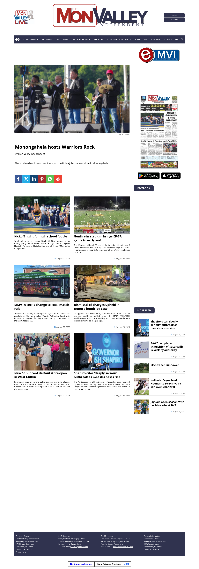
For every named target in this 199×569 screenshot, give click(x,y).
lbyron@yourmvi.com (121, 541)
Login (174, 15)
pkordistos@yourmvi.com (123, 546)
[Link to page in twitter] (26, 179)
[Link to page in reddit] (57, 179)
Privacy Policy (21, 552)
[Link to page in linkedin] (34, 179)
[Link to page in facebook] (18, 179)
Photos (98, 39)
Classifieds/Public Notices (123, 39)
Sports (46, 39)
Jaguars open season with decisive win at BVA (167, 403)
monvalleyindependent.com (27, 541)
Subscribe (174, 20)
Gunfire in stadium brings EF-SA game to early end (98, 238)
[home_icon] (17, 39)
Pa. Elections (81, 39)
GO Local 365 (152, 39)
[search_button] (182, 39)
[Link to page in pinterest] (42, 179)
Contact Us (171, 39)
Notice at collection (81, 564)
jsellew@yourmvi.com (79, 546)
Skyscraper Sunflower (165, 365)
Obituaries (62, 39)
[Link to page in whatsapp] (50, 179)
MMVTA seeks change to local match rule (41, 307)
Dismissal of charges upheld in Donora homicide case (96, 307)
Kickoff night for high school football (41, 236)
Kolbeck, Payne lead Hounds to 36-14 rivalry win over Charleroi (166, 383)
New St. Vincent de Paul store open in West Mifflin (40, 375)
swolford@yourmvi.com (79, 541)
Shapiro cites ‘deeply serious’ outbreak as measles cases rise (97, 375)
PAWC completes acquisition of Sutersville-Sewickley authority (167, 346)
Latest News (29, 39)
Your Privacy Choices (109, 564)
